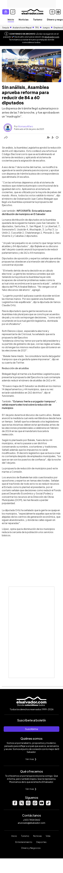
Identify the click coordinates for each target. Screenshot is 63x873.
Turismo (37, 19)
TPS (37, 27)
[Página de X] (21, 804)
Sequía (5, 27)
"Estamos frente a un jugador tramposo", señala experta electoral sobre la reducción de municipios (29, 404)
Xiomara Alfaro (25, 126)
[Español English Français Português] (58, 11)
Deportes (41, 842)
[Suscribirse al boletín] (5, 11)
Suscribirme (31, 729)
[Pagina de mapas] (52, 11)
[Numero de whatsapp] (34, 804)
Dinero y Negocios (31, 848)
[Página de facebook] (14, 804)
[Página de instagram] (28, 804)
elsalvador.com (51, 37)
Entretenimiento (23, 842)
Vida (48, 836)
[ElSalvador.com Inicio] (32, 11)
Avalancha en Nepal (22, 27)
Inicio (11, 19)
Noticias (23, 19)
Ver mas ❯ (31, 759)
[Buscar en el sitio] (12, 11)
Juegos (46, 27)
